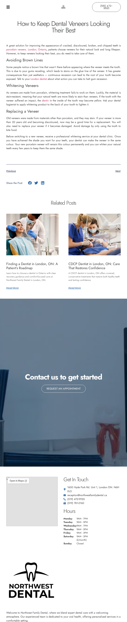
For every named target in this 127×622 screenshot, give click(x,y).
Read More (12, 288)
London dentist (39, 79)
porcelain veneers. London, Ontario (26, 49)
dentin (45, 100)
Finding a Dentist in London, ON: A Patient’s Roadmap (32, 265)
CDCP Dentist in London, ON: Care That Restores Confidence (94, 265)
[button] (30, 183)
